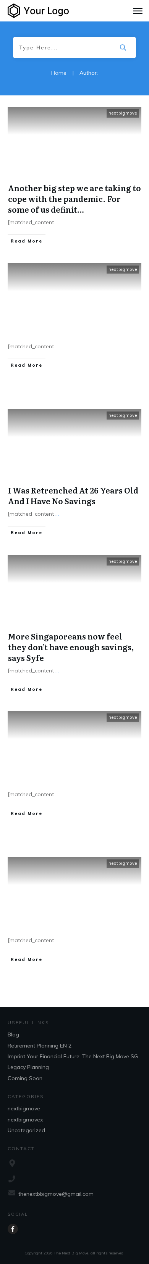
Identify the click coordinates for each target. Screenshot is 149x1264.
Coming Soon (25, 1078)
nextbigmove (123, 113)
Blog (13, 1034)
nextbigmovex (25, 1119)
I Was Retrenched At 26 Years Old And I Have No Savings (73, 495)
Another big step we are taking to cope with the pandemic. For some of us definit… (74, 198)
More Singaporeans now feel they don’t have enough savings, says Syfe (71, 646)
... (57, 222)
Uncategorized (26, 1130)
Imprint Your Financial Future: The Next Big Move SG (73, 1056)
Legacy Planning (28, 1067)
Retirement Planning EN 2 (39, 1045)
